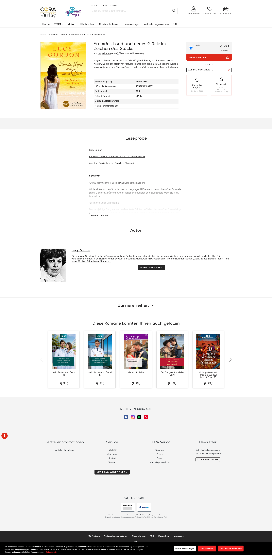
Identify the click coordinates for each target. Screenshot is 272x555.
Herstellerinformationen (106, 106)
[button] (209, 70)
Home (43, 34)
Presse (160, 454)
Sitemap (112, 462)
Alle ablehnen (207, 548)
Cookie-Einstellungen (184, 548)
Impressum (179, 536)
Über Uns (159, 450)
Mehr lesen (99, 215)
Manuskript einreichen (160, 462)
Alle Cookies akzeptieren (231, 548)
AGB (152, 536)
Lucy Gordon (104, 53)
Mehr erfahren (151, 267)
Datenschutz (163, 536)
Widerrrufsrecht (138, 536)
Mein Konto (112, 454)
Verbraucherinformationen (115, 536)
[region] (136, 548)
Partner (160, 458)
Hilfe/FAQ (112, 450)
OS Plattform (94, 536)
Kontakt (112, 458)
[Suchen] (174, 11)
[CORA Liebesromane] (48, 12)
